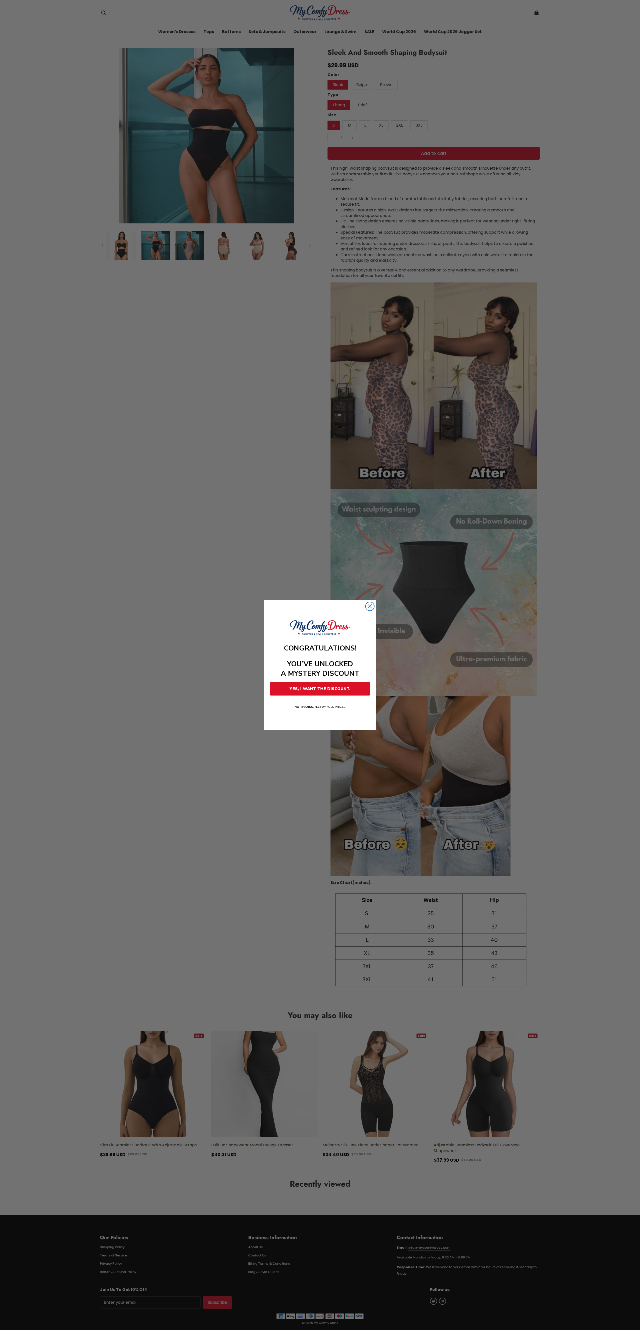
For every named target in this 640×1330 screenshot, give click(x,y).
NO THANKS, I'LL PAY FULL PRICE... (320, 707)
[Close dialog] (370, 606)
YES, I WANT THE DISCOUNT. (320, 689)
